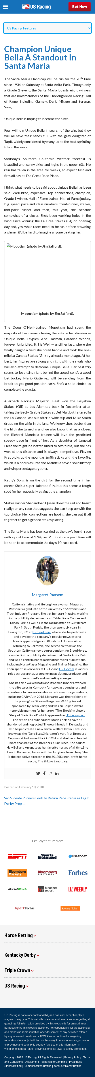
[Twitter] (38, 773)
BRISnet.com (41, 632)
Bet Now (79, 6)
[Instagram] (51, 773)
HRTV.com (66, 669)
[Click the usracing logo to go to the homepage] (36, 6)
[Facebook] (44, 773)
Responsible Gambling (53, 1061)
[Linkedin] (57, 773)
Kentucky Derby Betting (67, 1066)
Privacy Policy (72, 1057)
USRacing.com (75, 715)
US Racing (30, 1057)
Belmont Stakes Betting (37, 1066)
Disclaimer (31, 1061)
